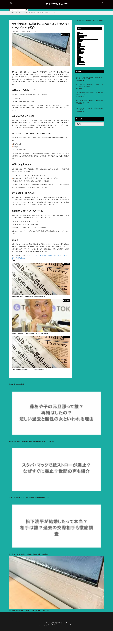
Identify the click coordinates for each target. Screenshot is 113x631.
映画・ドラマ (80, 52)
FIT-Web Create (56, 625)
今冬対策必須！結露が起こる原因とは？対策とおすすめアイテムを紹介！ (40, 12)
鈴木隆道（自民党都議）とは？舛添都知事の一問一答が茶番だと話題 (30, 333)
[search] (26, 10)
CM (78, 63)
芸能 (78, 42)
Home (10, 618)
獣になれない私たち (82, 35)
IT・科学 (79, 60)
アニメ (78, 47)
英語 (78, 34)
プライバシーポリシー (15, 621)
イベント (79, 44)
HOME (12, 12)
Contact (11, 620)
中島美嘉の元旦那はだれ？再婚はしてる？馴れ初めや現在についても (89, 93)
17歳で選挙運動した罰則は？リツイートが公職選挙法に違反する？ (29, 369)
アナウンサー (80, 61)
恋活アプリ (80, 33)
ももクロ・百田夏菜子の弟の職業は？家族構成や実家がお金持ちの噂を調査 (89, 101)
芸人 (78, 54)
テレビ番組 (80, 40)
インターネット (81, 62)
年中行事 (79, 56)
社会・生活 (18, 12)
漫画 (78, 55)
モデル (78, 38)
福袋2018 (79, 41)
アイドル (79, 45)
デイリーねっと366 (56, 3)
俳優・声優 (80, 57)
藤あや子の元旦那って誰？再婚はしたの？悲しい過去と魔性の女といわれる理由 (89, 85)
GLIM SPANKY (80, 37)
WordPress (71, 625)
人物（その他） (81, 64)
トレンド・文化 (81, 46)
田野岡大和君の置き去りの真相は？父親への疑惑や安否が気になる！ (30, 296)
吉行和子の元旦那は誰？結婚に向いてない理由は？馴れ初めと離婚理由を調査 (89, 78)
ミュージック (80, 48)
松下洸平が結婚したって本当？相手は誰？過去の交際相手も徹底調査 (28, 554)
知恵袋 (78, 32)
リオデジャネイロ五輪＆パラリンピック (87, 39)
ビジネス (79, 59)
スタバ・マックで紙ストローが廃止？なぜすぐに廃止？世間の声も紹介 (29, 497)
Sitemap (11, 619)
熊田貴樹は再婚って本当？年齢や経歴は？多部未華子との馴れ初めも (89, 109)
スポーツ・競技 (81, 49)
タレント (79, 50)
